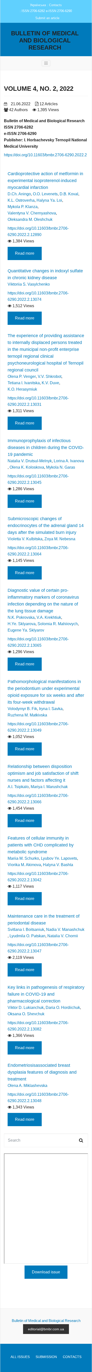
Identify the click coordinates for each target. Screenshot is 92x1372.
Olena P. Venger (22, 376)
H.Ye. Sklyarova (22, 624)
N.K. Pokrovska (21, 617)
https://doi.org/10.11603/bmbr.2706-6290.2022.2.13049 (38, 727)
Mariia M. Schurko (23, 858)
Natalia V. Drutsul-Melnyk (30, 461)
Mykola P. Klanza (23, 207)
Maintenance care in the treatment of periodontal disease (43, 919)
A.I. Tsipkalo (18, 787)
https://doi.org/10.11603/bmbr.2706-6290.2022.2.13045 (38, 479)
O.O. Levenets (45, 194)
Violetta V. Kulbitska (25, 539)
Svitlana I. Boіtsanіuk (26, 929)
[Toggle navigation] (46, 63)
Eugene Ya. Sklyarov (26, 630)
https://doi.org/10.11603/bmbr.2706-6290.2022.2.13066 (38, 798)
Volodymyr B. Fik (22, 709)
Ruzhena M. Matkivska (27, 715)
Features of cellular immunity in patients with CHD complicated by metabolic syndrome (41, 845)
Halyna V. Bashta (58, 865)
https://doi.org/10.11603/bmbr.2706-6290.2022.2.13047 (38, 948)
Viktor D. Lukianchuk (26, 1007)
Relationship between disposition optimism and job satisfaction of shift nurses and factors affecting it (43, 773)
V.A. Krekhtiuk (49, 617)
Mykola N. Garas (60, 467)
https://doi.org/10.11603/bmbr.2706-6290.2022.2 (45, 155)
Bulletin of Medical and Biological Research (46, 1321)
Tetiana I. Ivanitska (24, 383)
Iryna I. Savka (51, 709)
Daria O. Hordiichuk (63, 1007)
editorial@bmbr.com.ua (46, 1329)
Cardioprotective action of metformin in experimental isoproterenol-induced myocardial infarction (45, 180)
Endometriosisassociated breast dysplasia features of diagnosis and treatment (42, 1072)
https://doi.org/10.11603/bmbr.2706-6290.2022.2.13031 (38, 401)
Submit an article (47, 18)
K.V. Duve (50, 383)
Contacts (55, 5)
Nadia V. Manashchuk (65, 929)
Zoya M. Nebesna (59, 539)
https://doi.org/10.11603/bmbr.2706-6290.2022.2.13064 (38, 551)
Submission (46, 1357)
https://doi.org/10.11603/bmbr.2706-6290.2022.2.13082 (38, 1026)
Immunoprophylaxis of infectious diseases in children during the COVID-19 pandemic (46, 447)
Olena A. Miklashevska (27, 1085)
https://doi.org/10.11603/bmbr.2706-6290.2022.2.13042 (38, 876)
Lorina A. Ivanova (69, 461)
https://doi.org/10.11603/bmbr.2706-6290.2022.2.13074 (38, 296)
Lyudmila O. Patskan (27, 936)
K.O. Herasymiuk (22, 389)
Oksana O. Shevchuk (26, 1014)
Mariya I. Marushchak (49, 787)
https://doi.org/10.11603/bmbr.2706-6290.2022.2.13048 (38, 1097)
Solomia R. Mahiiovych (58, 624)
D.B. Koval (69, 194)
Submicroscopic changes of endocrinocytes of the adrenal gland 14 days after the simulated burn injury (46, 525)
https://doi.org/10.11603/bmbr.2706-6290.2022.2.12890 (38, 231)
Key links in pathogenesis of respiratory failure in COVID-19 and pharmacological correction (46, 994)
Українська (38, 5)
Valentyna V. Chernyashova (32, 213)
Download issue (46, 1272)
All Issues (20, 1357)
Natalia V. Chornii (62, 936)
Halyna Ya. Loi (49, 200)
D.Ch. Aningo (19, 194)
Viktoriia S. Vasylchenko (29, 284)
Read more (24, 253)
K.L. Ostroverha (21, 200)
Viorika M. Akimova (24, 865)
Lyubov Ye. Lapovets (59, 858)
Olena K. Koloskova (27, 467)
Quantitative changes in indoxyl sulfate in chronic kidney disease (45, 274)
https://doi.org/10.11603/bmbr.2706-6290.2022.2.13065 (38, 642)
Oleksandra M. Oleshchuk (30, 219)
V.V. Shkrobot (49, 376)
